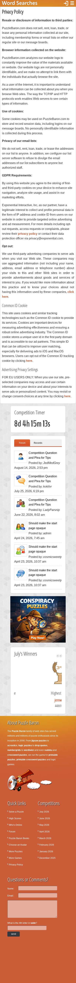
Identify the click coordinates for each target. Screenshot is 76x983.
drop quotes (41, 745)
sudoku (48, 750)
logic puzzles (25, 745)
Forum (22, 443)
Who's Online (15, 825)
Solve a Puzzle (16, 811)
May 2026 (44, 825)
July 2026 (44, 811)
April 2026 (44, 831)
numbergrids (14, 750)
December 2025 (47, 858)
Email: (10, 895)
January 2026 (46, 851)
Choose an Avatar (18, 845)
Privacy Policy (16, 864)
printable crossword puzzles (31, 759)
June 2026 (44, 818)
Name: (10, 888)
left (57, 655)
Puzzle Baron (19, 731)
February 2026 (46, 845)
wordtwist (29, 750)
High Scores (15, 818)
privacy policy (27, 233)
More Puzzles (16, 851)
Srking (39, 700)
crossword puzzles (17, 755)
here (29, 360)
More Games (15, 858)
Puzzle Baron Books (19, 838)
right (60, 655)
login (66, 3)
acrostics (12, 745)
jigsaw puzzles (39, 740)
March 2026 (45, 838)
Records (38, 443)
